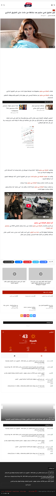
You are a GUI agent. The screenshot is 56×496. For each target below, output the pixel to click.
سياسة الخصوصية (15, 491)
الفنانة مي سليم (44, 91)
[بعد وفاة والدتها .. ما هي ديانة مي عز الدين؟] (10, 299)
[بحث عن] (54, 5)
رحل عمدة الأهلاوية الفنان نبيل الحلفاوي (46, 306)
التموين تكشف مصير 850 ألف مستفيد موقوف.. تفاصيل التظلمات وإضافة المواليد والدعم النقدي (24, 373)
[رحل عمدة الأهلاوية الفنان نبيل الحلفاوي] (45, 299)
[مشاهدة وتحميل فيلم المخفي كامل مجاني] (49, 107)
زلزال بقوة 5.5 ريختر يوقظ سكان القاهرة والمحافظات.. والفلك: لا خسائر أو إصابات (26, 386)
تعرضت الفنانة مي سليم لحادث (39, 176)
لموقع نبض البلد (31, 491)
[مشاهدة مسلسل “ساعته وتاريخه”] (27, 300)
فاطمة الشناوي (51, 15)
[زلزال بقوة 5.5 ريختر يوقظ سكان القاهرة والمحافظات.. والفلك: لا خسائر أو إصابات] (49, 387)
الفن (54, 10)
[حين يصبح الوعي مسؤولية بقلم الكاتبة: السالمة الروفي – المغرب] (49, 381)
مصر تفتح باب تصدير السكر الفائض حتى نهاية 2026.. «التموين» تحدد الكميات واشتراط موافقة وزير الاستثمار (24, 361)
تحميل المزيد (28, 485)
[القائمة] (1, 5)
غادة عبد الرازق (34, 232)
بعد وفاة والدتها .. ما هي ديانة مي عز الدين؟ (10, 306)
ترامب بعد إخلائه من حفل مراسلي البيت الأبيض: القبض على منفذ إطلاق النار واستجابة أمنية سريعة (28, 418)
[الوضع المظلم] (4, 5)
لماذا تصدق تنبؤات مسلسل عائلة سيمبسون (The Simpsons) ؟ (10, 108)
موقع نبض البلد (23, 491)
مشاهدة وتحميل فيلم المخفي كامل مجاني (38, 107)
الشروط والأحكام (8, 491)
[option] (28, 407)
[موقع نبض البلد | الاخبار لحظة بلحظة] (28, 5)
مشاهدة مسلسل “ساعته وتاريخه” (29, 307)
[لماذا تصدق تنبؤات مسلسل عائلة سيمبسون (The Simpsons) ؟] (23, 107)
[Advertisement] (27, 60)
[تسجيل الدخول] (52, 5)
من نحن (2, 491)
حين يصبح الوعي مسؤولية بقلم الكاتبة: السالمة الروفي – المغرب (29, 379)
